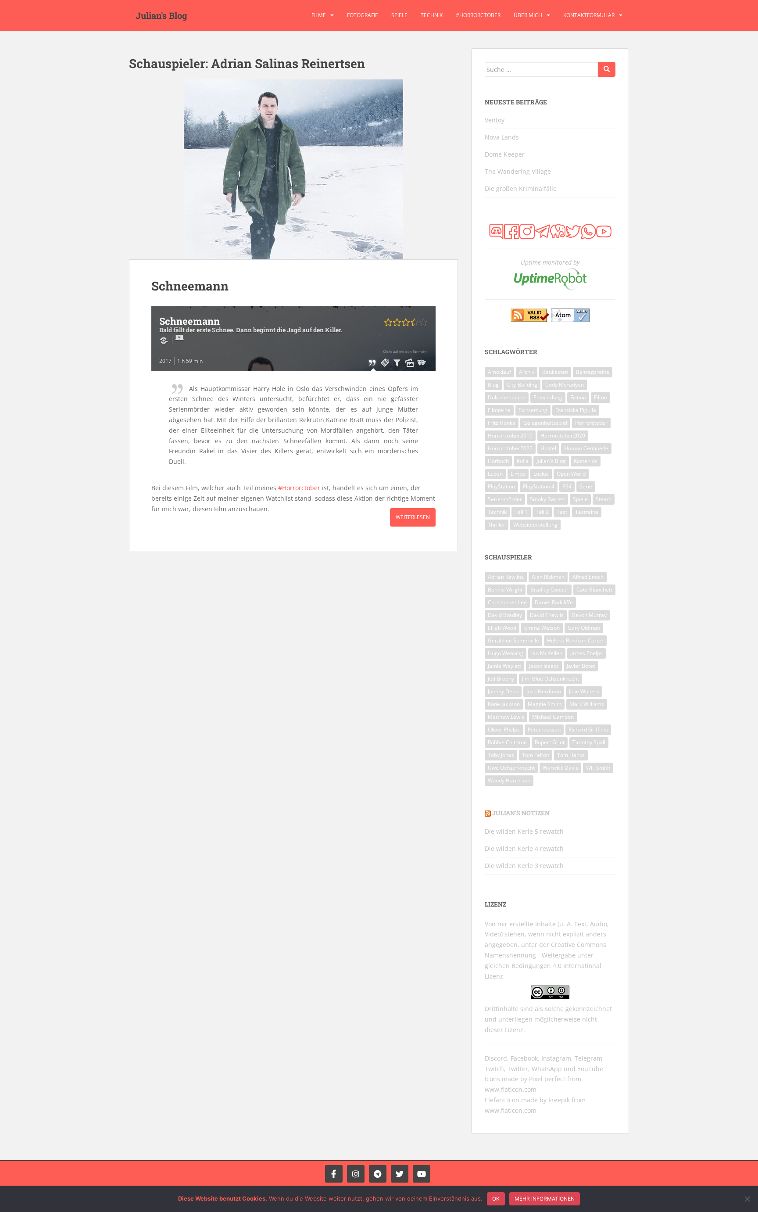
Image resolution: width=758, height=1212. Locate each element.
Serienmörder (505, 499)
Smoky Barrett (547, 499)
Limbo (518, 473)
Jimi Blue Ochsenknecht (550, 678)
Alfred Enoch (588, 577)
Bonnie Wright (505, 589)
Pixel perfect (547, 1079)
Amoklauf (499, 372)
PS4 (567, 486)
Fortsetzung (532, 410)
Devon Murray (589, 615)
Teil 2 (542, 512)
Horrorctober (591, 423)
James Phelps (586, 653)
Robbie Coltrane (507, 742)
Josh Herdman (543, 691)
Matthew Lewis (506, 717)
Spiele (399, 15)
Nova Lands (502, 137)
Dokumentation (507, 397)
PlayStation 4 (538, 486)
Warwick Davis (560, 767)
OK (496, 1198)
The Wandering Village (518, 171)
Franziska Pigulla (575, 410)
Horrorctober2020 (562, 435)
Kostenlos (585, 461)
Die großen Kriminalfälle (521, 188)
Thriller (496, 524)
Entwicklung (547, 397)
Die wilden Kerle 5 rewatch (524, 831)
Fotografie (362, 15)
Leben (495, 473)
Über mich (528, 15)
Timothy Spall (588, 742)
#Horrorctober (478, 15)
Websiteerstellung (535, 524)
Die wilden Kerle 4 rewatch (524, 848)
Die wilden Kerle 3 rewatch (524, 865)
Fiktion (578, 397)
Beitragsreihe (592, 372)
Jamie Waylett (504, 666)
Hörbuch (498, 461)
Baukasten (555, 372)
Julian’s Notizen (521, 813)
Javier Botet (581, 666)
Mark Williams (586, 704)
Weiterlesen (413, 517)
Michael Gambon (553, 717)
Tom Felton (535, 755)
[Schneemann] (293, 169)
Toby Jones (501, 755)
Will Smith (598, 767)
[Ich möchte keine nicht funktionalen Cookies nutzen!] (747, 1198)
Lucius (541, 473)
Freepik (559, 1100)
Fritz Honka (501, 423)
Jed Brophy (501, 678)
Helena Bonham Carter (575, 640)
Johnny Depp (503, 691)
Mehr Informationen (545, 1198)
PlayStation (501, 486)
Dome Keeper (505, 154)
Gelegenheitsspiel (545, 423)
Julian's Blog (161, 15)
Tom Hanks (571, 755)
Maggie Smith (544, 704)
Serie (585, 486)
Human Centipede (586, 448)
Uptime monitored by (550, 262)
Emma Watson (542, 627)
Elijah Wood (502, 627)
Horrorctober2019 (510, 435)
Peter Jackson (544, 729)
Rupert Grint (550, 742)
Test (562, 512)
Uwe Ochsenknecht (511, 767)
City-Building (522, 384)
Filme (318, 15)
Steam (603, 499)
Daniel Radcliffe (554, 602)
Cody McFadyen (564, 384)
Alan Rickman (548, 577)
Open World (571, 473)
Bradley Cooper (549, 589)
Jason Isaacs (544, 666)
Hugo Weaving (505, 653)
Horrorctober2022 (510, 448)
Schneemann (190, 286)
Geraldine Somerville (513, 640)
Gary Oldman (584, 627)
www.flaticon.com (510, 1089)
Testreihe (586, 512)
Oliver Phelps (504, 729)
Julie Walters (584, 691)
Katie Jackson (504, 704)
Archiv (526, 372)
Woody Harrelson (509, 780)
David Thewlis (547, 615)
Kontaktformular (589, 15)
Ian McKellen (546, 653)
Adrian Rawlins (506, 577)
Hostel (548, 448)
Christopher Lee (507, 602)
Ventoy (494, 120)
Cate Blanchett (594, 589)
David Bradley (505, 615)
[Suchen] (606, 69)
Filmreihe (499, 410)
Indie (523, 461)
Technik (432, 15)
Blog (493, 384)
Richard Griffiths (588, 729)
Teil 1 (521, 512)
